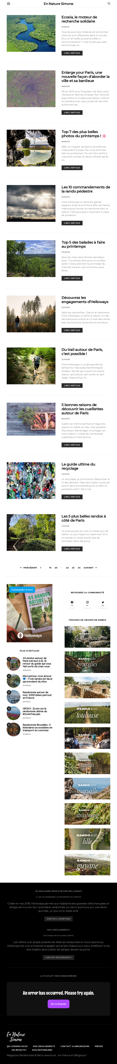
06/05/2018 (66, 142)
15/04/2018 (65, 474)
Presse (99, 1046)
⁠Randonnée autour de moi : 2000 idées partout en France (37, 695)
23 (73, 567)
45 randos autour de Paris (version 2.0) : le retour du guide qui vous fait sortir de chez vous (37, 662)
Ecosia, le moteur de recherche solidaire (79, 19)
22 (67, 567)
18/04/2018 (65, 419)
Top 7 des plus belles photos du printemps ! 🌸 (84, 134)
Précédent (30, 567)
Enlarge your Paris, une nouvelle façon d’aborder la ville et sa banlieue (86, 76)
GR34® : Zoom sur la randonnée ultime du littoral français (35, 711)
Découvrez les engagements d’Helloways (85, 299)
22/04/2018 (66, 359)
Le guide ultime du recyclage (78, 466)
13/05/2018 (65, 27)
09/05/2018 (66, 86)
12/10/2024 (27, 734)
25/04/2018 (66, 307)
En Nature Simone (58, 4)
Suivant (88, 567)
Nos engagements (44, 1046)
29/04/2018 (66, 252)
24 (79, 567)
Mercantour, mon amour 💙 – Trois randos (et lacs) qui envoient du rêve (37, 679)
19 (50, 567)
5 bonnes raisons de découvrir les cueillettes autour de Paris (82, 409)
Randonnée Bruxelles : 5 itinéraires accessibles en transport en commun (37, 727)
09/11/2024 (27, 702)
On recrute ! (19, 1050)
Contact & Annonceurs (74, 1046)
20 (56, 567)
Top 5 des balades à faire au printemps (83, 244)
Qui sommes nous (17, 1046)
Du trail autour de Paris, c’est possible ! (82, 351)
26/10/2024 (27, 718)
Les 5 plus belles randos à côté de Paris (84, 518)
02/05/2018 (66, 197)
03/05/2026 (27, 670)
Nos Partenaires (42, 1050)
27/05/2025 (27, 685)
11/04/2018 (65, 526)
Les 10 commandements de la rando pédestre (86, 189)
